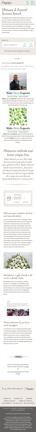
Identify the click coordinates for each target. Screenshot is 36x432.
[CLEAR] (25, 44)
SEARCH (5, 40)
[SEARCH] (31, 44)
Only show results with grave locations (17, 51)
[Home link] (7, 2)
